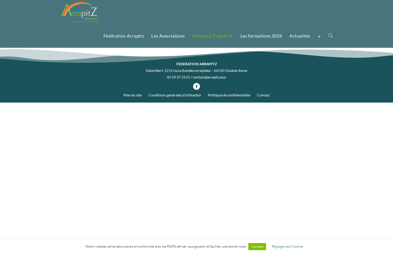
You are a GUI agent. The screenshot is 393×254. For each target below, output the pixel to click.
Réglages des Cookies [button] (287, 246)
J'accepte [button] (257, 246)
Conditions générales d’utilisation (175, 95)
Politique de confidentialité (229, 95)
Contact (263, 95)
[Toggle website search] (330, 36)
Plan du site (132, 95)
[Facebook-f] (196, 86)
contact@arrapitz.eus (209, 77)
